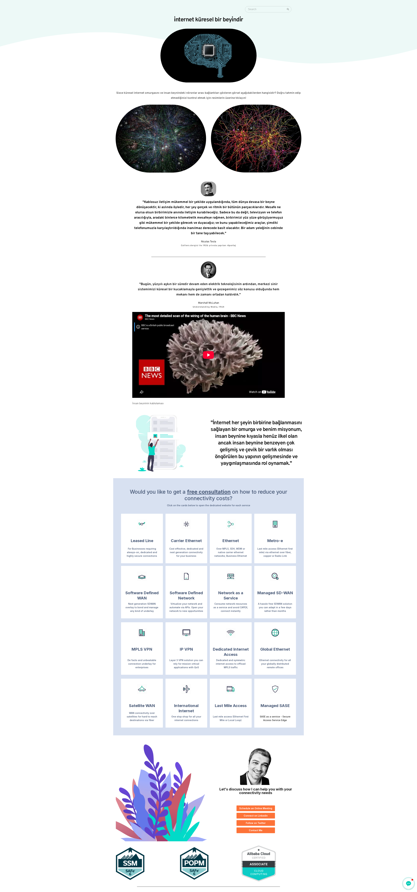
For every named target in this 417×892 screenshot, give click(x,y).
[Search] (288, 9)
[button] (408, 883)
